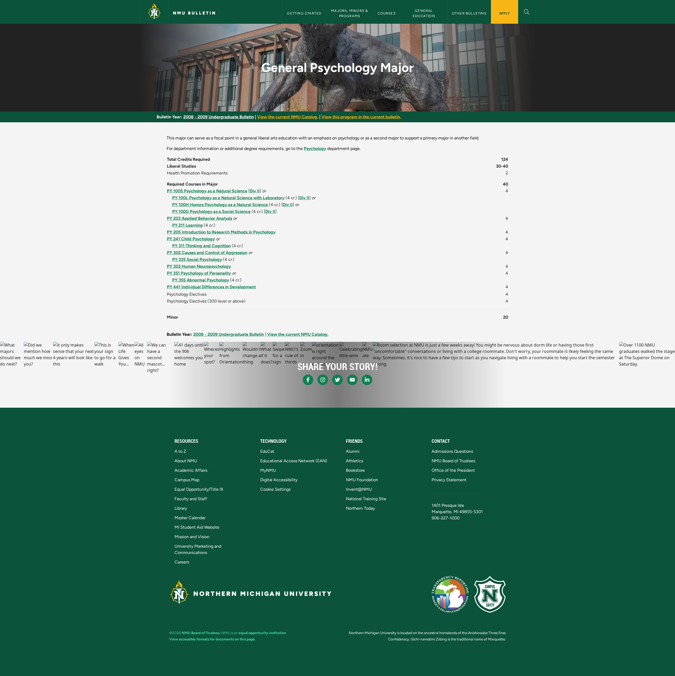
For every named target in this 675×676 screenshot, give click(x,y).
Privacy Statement (449, 479)
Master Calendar (190, 517)
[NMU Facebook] (308, 380)
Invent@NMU (359, 489)
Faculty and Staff (191, 498)
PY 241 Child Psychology (191, 238)
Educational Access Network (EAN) (293, 460)
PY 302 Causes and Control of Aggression (207, 252)
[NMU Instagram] (322, 380)
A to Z (180, 451)
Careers (182, 562)
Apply (504, 13)
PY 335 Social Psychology (197, 259)
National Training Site (366, 498)
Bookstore (355, 470)
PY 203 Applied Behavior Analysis (199, 218)
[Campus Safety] (490, 594)
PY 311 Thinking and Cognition (201, 245)
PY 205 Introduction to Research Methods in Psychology (221, 232)
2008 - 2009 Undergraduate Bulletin (218, 116)
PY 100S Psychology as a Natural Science (207, 190)
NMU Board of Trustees (453, 460)
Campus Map (187, 479)
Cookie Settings (275, 489)
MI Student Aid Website (197, 527)
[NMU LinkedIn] (367, 380)
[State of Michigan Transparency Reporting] (450, 594)
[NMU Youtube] (352, 380)
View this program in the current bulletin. (361, 116)
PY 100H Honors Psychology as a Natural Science (220, 204)
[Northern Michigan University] (154, 12)
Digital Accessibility (278, 479)
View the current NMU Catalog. (287, 116)
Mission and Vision (192, 536)
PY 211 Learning (187, 225)
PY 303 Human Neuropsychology (199, 266)
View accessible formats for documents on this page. (212, 639)
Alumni (352, 451)
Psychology (315, 148)
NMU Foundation (362, 479)
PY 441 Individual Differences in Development (211, 286)
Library (181, 508)
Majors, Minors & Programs (350, 13)
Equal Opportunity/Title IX (199, 489)
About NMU (186, 460)
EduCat (267, 451)
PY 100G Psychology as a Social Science (211, 211)
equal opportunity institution (262, 633)
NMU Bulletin (194, 13)
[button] (526, 11)
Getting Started (304, 13)
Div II (255, 190)
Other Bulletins (469, 13)
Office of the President (453, 470)
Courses (387, 13)
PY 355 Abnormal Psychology (200, 280)
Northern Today (360, 508)
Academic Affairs (191, 470)
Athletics (354, 460)
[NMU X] (337, 380)
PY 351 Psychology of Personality (199, 273)
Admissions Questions (452, 451)
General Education (424, 13)
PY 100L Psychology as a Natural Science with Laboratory (228, 197)
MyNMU (268, 470)
